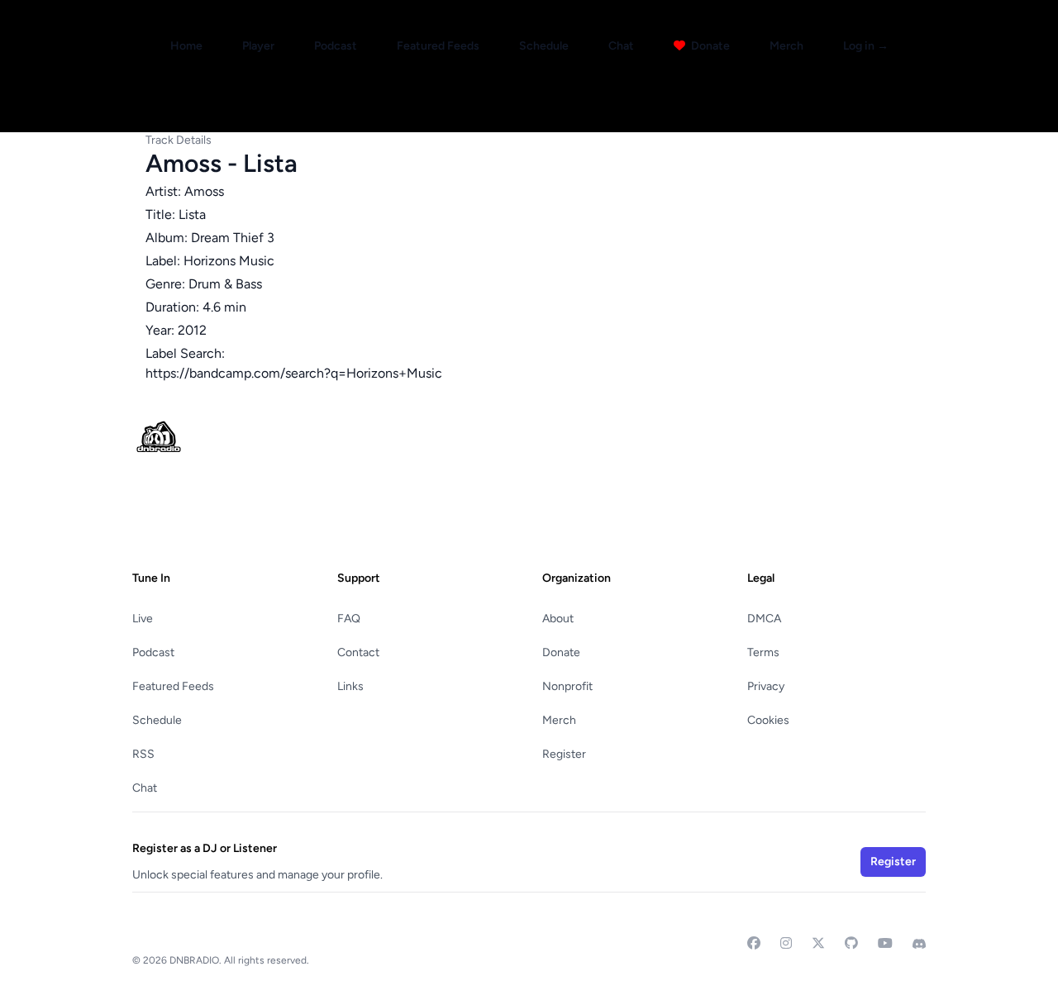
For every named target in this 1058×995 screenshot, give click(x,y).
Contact (358, 652)
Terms (763, 652)
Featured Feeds (438, 46)
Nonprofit (567, 686)
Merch (786, 46)
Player (258, 46)
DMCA (764, 619)
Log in (866, 46)
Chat (621, 46)
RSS (143, 754)
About (558, 619)
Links (350, 686)
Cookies (768, 720)
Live (142, 619)
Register (564, 754)
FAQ (348, 619)
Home (186, 46)
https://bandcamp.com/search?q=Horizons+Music (293, 373)
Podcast (335, 46)
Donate (709, 46)
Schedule (544, 46)
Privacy (765, 686)
